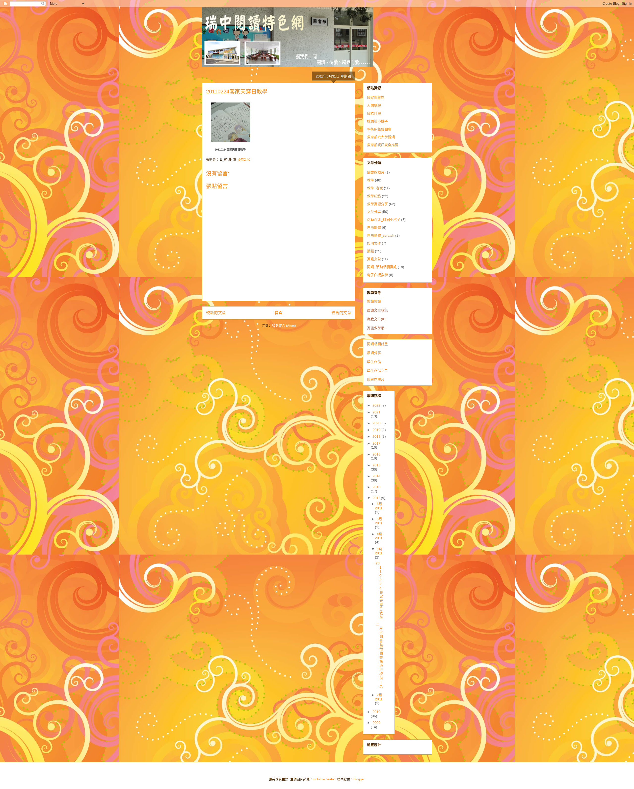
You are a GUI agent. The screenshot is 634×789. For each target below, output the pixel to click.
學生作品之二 (377, 371)
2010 (376, 712)
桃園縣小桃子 (377, 121)
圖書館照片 (375, 172)
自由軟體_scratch (380, 235)
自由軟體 (374, 227)
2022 (376, 405)
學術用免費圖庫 (379, 129)
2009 (376, 723)
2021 (376, 412)
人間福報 (374, 105)
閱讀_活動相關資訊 (382, 267)
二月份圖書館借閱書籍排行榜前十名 (379, 655)
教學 (370, 180)
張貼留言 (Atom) (284, 326)
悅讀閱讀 (374, 301)
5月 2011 (378, 521)
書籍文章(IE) (377, 319)
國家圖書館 (375, 98)
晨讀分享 (374, 353)
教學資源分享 (377, 204)
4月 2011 (378, 536)
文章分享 (374, 212)
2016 (376, 454)
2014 (376, 476)
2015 (376, 465)
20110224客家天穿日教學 (230, 149)
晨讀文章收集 (377, 310)
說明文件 (374, 243)
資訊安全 (374, 259)
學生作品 (374, 362)
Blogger (358, 779)
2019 (376, 430)
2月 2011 (378, 697)
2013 (376, 487)
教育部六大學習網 (381, 137)
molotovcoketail (324, 779)
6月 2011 (378, 506)
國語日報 (374, 113)
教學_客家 (375, 188)
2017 (376, 443)
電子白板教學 (377, 275)
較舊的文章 (341, 313)
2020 (376, 423)
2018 (376, 436)
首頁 (279, 313)
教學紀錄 (374, 196)
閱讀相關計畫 (377, 344)
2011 (376, 498)
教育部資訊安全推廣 (382, 145)
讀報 (370, 251)
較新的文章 (216, 313)
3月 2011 (378, 551)
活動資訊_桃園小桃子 (383, 220)
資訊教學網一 (377, 328)
